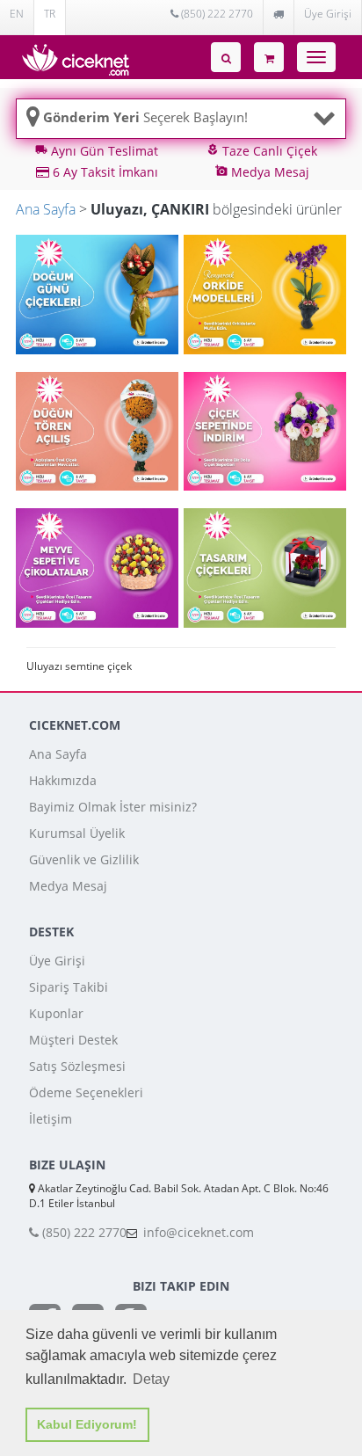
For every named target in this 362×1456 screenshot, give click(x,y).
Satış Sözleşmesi (77, 1066)
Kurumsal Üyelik (77, 833)
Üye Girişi (327, 13)
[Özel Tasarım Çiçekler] (265, 566)
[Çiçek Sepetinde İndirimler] (265, 430)
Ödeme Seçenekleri (86, 1092)
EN (17, 13)
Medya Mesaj (68, 885)
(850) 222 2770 (215, 13)
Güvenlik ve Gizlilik (84, 859)
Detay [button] (151, 1379)
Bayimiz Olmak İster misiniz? (113, 806)
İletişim (50, 1118)
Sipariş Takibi (68, 987)
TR (49, 13)
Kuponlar (56, 1013)
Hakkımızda (63, 780)
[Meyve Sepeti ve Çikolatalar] (97, 566)
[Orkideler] (265, 293)
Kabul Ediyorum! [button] (87, 1424)
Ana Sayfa (46, 209)
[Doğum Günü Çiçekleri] (97, 293)
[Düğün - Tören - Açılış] (97, 430)
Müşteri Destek (73, 1039)
